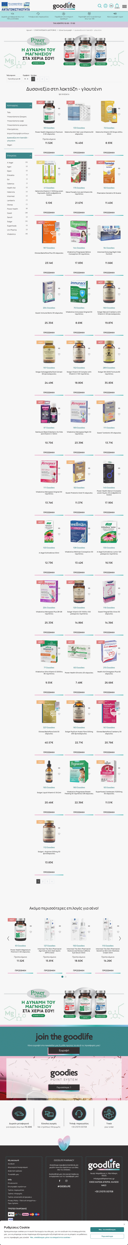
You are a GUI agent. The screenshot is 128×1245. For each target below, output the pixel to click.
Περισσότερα (107, 1236)
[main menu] (124, 6)
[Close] (124, 1224)
